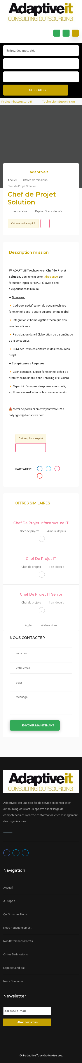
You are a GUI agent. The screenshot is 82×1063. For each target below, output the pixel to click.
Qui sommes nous (15, 914)
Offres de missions (35, 180)
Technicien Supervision (54, 101)
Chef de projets (29, 531)
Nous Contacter (13, 981)
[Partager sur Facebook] (40, 469)
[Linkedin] (25, 852)
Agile (28, 625)
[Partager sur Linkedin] (57, 469)
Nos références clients (18, 941)
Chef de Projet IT (41, 559)
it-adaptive (29, 1055)
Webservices (49, 625)
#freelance (51, 276)
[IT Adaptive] (41, 11)
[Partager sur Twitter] (49, 469)
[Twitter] (15, 852)
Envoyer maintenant (38, 725)
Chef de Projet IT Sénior (41, 594)
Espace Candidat (14, 967)
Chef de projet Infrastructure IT (41, 523)
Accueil (13, 180)
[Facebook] (6, 852)
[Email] (40, 476)
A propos (9, 901)
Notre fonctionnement (17, 927)
